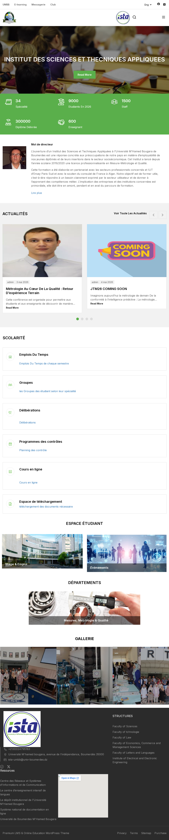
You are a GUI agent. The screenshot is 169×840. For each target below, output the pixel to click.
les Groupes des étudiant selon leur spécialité (47, 391)
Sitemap (146, 833)
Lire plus (36, 193)
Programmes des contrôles (40, 442)
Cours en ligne (30, 469)
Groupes (26, 383)
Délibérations (29, 410)
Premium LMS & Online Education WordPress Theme (36, 833)
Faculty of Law (122, 737)
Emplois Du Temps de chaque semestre (44, 363)
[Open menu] (164, 17)
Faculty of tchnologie (126, 732)
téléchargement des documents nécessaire (46, 506)
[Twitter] (8, 767)
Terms (134, 833)
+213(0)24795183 (19, 749)
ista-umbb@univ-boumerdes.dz (27, 759)
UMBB (6, 4)
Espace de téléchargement (40, 502)
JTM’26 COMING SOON (109, 289)
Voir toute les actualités (130, 213)
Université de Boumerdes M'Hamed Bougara (28, 819)
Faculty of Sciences (125, 726)
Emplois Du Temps (33, 355)
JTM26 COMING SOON (24, 289)
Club (53, 4)
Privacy (122, 833)
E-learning (20, 4)
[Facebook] (2, 767)
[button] (77, 319)
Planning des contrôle (33, 450)
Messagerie (38, 4)
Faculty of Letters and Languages (133, 752)
